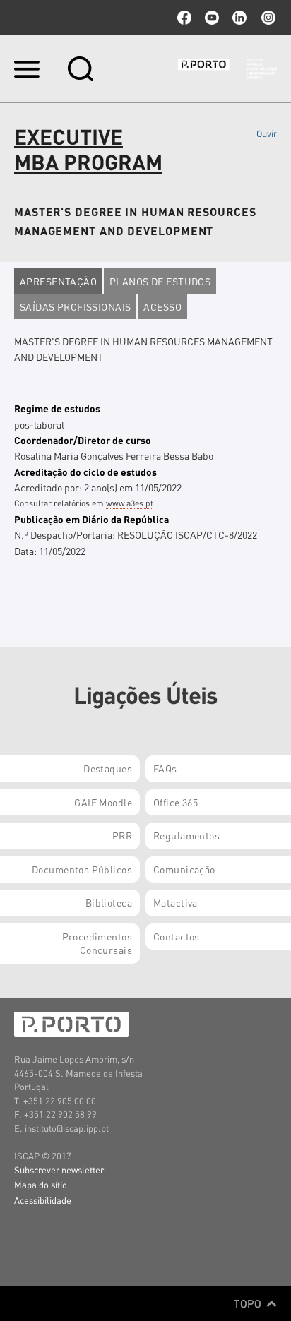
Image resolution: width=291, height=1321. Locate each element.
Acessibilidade (42, 1200)
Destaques (107, 768)
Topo (249, 1303)
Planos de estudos (159, 281)
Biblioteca (108, 902)
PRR (122, 835)
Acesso (162, 306)
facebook (184, 18)
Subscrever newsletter (59, 1170)
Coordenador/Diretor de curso (82, 440)
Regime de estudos (57, 408)
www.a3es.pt (129, 503)
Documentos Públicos (82, 869)
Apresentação (58, 281)
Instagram (267, 18)
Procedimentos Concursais (97, 943)
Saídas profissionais (75, 306)
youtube (212, 18)
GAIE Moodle (103, 802)
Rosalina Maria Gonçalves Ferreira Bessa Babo (113, 455)
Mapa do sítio (40, 1184)
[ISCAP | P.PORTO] (227, 68)
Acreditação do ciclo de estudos (85, 471)
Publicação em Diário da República (91, 519)
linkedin (239, 18)
